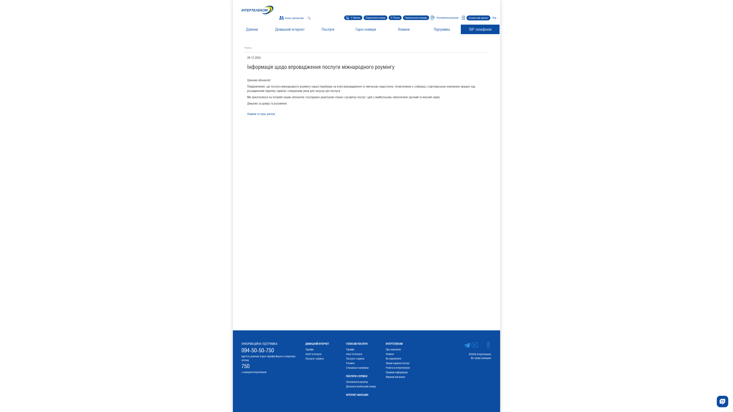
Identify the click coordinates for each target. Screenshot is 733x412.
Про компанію (393, 349)
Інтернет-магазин (357, 394)
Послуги (328, 29)
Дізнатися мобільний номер (361, 386)
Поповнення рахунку (357, 381)
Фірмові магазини (395, 376)
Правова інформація (397, 372)
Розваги (350, 363)
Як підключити (393, 358)
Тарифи (309, 349)
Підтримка (442, 29)
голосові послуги (356, 343)
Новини (404, 29)
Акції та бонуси (313, 354)
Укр (494, 17)
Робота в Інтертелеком (398, 367)
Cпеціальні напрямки (357, 367)
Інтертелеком (394, 343)
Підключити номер (375, 17)
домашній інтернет (317, 343)
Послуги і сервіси (314, 358)
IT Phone (395, 17)
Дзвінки (252, 29)
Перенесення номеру (416, 17)
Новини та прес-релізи (261, 114)
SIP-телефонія (480, 29)
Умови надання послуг (398, 363)
